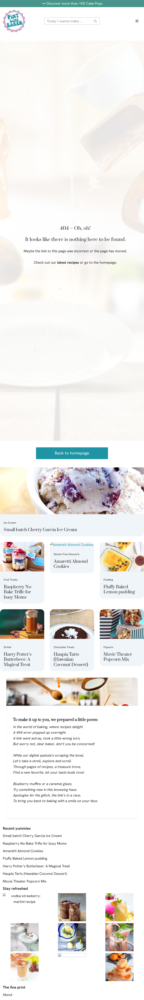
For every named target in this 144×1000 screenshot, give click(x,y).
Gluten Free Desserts (67, 554)
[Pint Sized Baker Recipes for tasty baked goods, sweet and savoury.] (14, 21)
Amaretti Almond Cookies (71, 564)
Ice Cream (10, 522)
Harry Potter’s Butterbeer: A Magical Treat (18, 660)
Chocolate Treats (64, 647)
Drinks (7, 647)
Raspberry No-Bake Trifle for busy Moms (18, 592)
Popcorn (108, 647)
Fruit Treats (11, 579)
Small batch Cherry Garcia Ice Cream (40, 530)
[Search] (95, 21)
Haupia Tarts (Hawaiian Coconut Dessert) (71, 660)
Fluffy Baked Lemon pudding (119, 589)
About (7, 994)
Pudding (108, 579)
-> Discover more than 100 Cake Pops (72, 3)
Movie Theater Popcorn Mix (118, 657)
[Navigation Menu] (137, 21)
